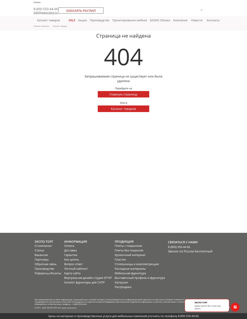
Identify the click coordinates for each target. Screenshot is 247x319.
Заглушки (121, 282)
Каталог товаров (48, 20)
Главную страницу (123, 94)
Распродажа (123, 287)
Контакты (213, 20)
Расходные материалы (130, 269)
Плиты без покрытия (129, 250)
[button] (210, 11)
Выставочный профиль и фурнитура (140, 278)
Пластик (120, 259)
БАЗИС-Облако (160, 20)
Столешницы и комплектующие (137, 264)
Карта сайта (72, 273)
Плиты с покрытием (128, 246)
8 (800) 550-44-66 (179, 247)
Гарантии (70, 255)
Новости (197, 20)
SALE (72, 20)
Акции (82, 20)
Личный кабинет (76, 269)
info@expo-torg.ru (46, 12)
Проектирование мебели (129, 20)
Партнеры (42, 259)
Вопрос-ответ (73, 264)
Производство (99, 20)
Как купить (71, 259)
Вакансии (41, 255)
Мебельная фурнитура (130, 273)
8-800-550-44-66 (46, 9)
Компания (180, 20)
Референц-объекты (48, 273)
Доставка (70, 250)
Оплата (69, 246)
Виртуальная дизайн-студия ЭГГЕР (88, 278)
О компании (43, 246)
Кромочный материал (130, 255)
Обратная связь (46, 264)
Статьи (39, 250)
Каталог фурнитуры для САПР (84, 282)
